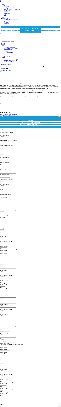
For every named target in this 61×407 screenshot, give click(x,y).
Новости (3, 3)
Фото (5, 14)
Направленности (30, 120)
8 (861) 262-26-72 (4, 41)
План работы (6, 11)
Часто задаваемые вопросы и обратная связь (30, 126)
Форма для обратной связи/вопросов (9, 47)
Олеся (8, 70)
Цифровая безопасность (7, 22)
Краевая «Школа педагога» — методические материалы (12, 9)
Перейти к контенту (3, 0)
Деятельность (40, 30)
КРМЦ (3, 4)
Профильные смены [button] (35, 28)
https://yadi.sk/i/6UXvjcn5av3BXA (7, 94)
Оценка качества (6, 23)
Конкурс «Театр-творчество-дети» (9, 52)
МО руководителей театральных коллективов (11, 48)
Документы (5, 5)
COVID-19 (5, 21)
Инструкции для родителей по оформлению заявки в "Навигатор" (30, 124)
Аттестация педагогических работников (28, 30)
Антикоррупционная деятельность (52, 30)
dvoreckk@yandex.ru (11, 41)
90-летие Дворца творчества (6, 64)
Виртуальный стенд (7, 56)
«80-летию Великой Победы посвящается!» (10, 60)
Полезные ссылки (6, 6)
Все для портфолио (7, 13)
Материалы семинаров (7, 10)
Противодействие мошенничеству (9, 20)
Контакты (3, 16)
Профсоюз (3, 17)
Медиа (3, 12)
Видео (5, 15)
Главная (3, 43)
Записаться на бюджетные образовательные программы (30, 122)
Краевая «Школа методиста (8, 8)
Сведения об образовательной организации (10, 30)
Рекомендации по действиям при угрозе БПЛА (11, 19)
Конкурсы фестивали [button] (25, 28)
